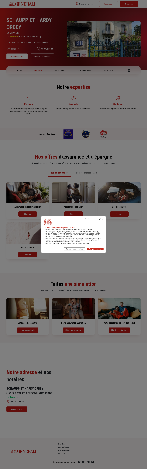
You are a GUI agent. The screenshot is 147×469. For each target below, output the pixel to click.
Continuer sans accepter (93, 219)
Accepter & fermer (95, 249)
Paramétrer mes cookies (74, 249)
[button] (75, 243)
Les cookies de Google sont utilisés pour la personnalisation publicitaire (70, 235)
